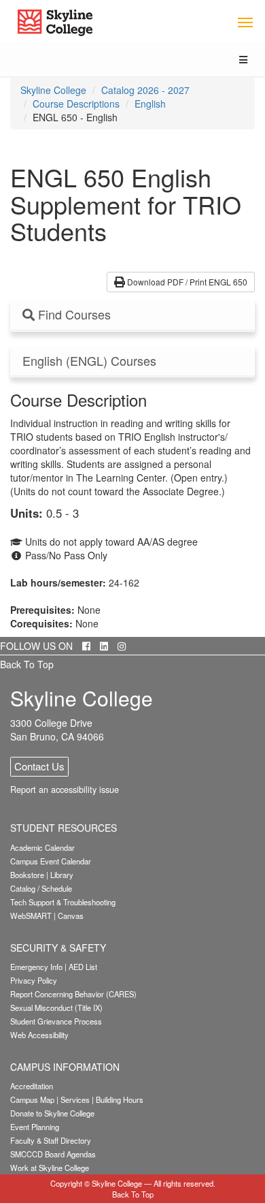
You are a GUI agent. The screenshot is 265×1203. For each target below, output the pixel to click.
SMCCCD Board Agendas (53, 1154)
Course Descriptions (76, 103)
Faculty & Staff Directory (50, 1140)
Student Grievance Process (56, 1021)
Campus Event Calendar (50, 861)
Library (61, 874)
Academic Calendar (42, 847)
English (150, 103)
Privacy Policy (33, 980)
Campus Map (32, 1099)
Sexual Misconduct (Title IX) (56, 1007)
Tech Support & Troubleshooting (63, 901)
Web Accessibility (39, 1034)
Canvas (71, 915)
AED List (83, 966)
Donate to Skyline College (52, 1113)
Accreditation (31, 1085)
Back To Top (27, 664)
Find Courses (73, 315)
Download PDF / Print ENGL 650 (186, 281)
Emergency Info (36, 966)
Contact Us (39, 766)
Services (75, 1099)
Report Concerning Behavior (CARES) (73, 993)
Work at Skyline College (49, 1167)
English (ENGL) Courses (89, 361)
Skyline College (53, 90)
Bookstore (27, 874)
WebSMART (31, 915)
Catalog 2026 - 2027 (145, 90)
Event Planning (34, 1126)
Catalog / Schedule (41, 888)
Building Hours (119, 1099)
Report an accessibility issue (64, 789)
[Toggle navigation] (245, 21)
